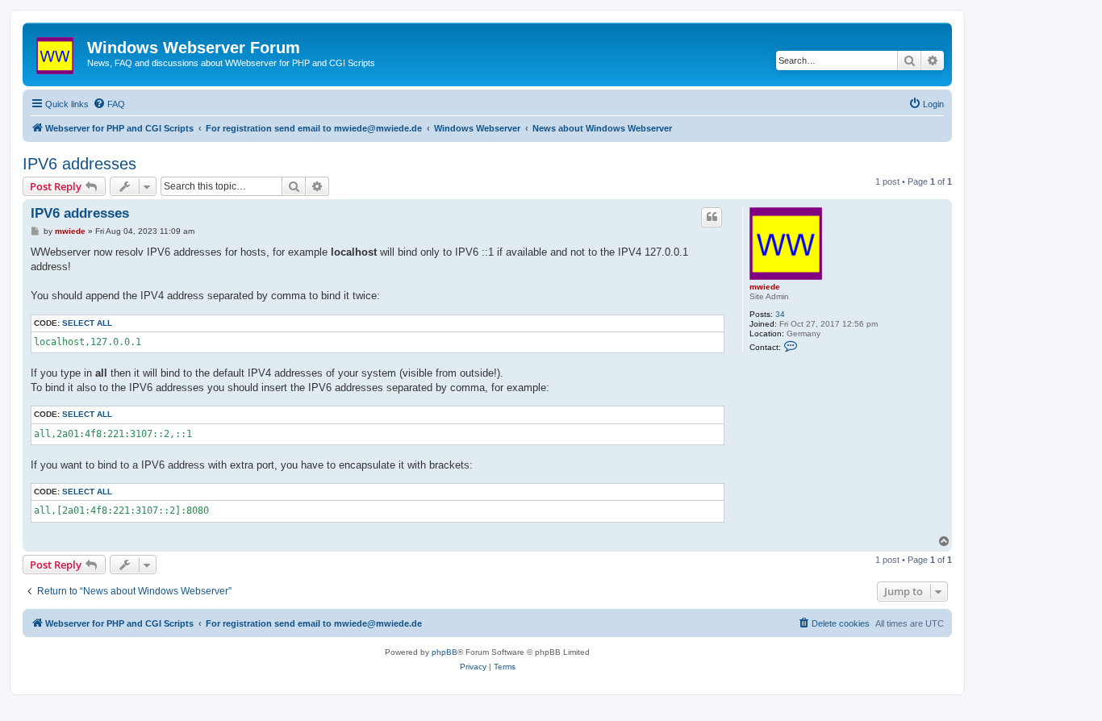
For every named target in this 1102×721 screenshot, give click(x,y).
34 (780, 314)
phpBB (444, 652)
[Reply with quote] (711, 217)
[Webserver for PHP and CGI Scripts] (57, 52)
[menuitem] (109, 104)
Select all (87, 323)
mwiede (764, 286)
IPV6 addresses (79, 164)
